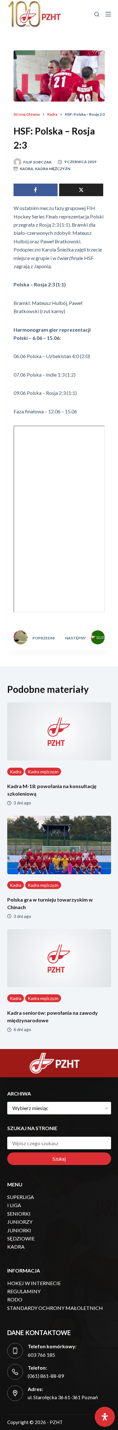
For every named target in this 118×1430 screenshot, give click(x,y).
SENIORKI (19, 1214)
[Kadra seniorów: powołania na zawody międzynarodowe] (59, 958)
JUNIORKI (19, 1230)
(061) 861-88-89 (46, 1376)
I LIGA (14, 1205)
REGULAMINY (24, 1291)
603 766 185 (41, 1355)
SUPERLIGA (20, 1197)
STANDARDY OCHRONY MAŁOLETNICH (55, 1308)
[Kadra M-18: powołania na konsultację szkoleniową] (59, 731)
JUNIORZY (19, 1222)
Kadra (26, 168)
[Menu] (108, 14)
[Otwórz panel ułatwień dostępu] (105, 1417)
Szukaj (59, 1159)
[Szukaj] (96, 14)
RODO (14, 1299)
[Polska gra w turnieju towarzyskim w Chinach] (59, 845)
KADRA (16, 1247)
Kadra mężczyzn (52, 168)
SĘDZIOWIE (21, 1238)
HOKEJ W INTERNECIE (34, 1283)
